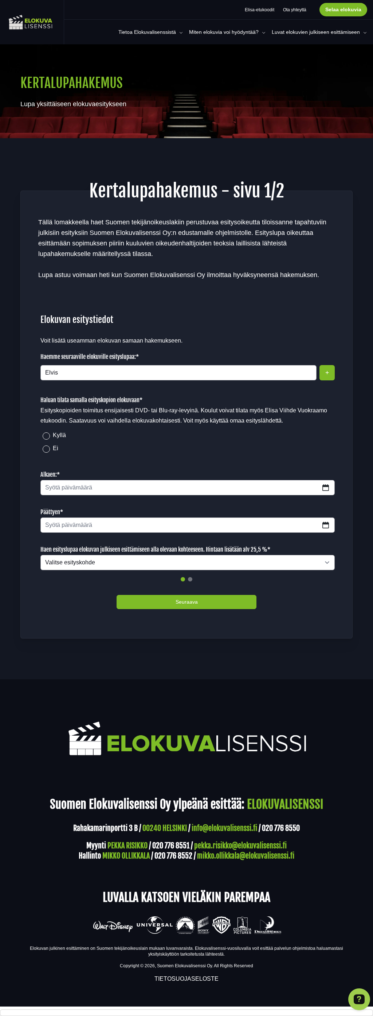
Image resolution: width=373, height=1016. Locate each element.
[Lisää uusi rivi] (327, 372)
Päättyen (51, 512)
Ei (55, 448)
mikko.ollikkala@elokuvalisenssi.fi (245, 855)
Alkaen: (50, 474)
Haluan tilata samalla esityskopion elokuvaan (91, 400)
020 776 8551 (170, 845)
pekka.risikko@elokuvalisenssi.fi (240, 845)
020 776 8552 (173, 855)
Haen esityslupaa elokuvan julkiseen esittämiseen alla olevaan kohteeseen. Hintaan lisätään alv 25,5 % (155, 549)
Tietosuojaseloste (186, 979)
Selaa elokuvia (343, 9)
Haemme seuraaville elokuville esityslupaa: (89, 356)
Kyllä (59, 435)
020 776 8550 (281, 828)
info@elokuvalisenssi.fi (224, 828)
